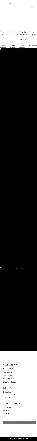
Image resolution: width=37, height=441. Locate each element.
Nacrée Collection (13, 46)
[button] (2, 20)
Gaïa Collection (33, 46)
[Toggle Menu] (32, 7)
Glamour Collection (23, 46)
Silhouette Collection (4, 46)
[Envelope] (24, 427)
